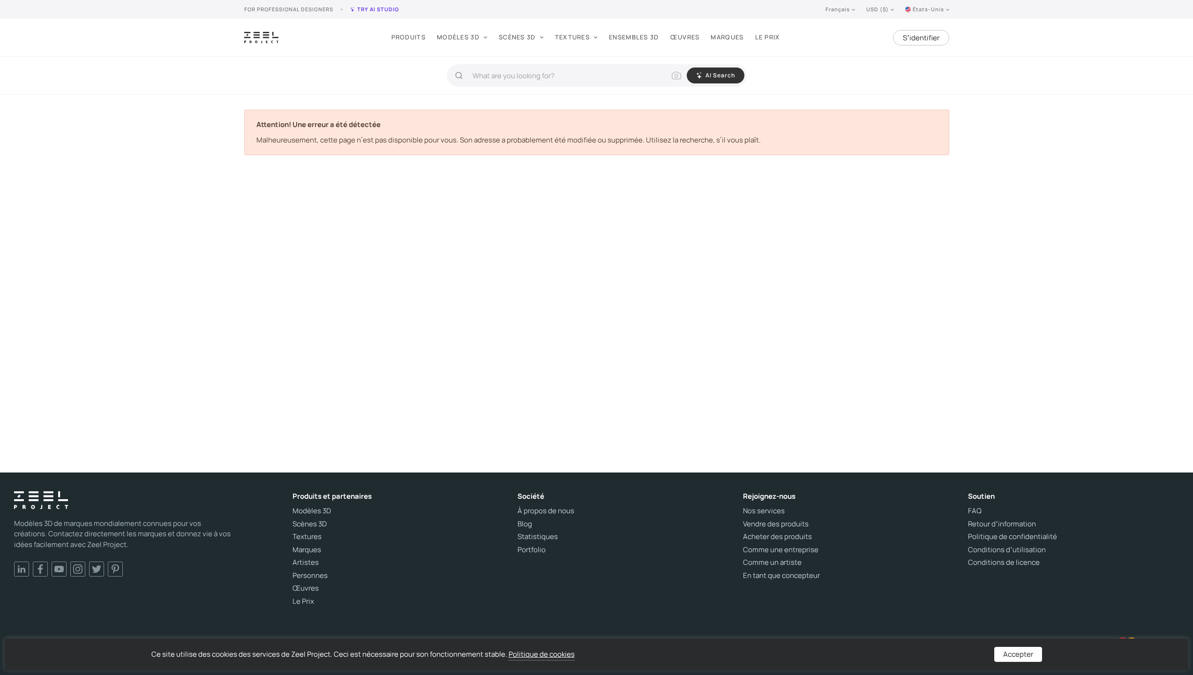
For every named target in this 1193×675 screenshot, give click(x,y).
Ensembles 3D (634, 37)
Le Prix (767, 37)
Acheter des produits (777, 536)
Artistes (306, 562)
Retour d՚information (1002, 524)
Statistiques (538, 536)
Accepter (1018, 654)
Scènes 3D (517, 37)
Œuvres (685, 37)
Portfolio (532, 550)
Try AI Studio (378, 9)
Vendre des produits (776, 524)
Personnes (310, 575)
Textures (572, 37)
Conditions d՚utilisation (1007, 550)
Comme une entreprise (780, 550)
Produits (408, 37)
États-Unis (928, 9)
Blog (525, 524)
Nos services (764, 511)
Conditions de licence (1004, 562)
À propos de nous (546, 511)
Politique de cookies (542, 654)
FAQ (975, 511)
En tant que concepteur (781, 575)
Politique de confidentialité (1012, 536)
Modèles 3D (458, 37)
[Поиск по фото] (676, 75)
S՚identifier (921, 38)
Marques (727, 37)
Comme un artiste (772, 562)
